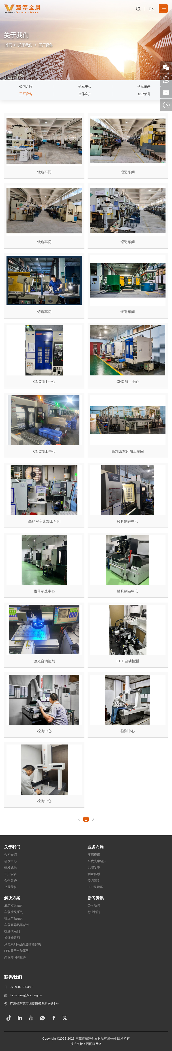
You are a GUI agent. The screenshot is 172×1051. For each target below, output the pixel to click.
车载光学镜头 (97, 861)
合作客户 (84, 94)
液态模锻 (94, 854)
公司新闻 (94, 905)
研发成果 (144, 86)
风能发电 (94, 867)
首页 (8, 45)
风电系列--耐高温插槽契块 (22, 944)
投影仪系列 (12, 931)
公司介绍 (25, 86)
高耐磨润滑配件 (15, 957)
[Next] (93, 819)
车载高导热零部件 (16, 925)
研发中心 (84, 86)
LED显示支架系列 (16, 951)
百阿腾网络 (94, 1044)
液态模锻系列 (13, 905)
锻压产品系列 (13, 918)
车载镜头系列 (13, 912)
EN (151, 9)
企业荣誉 (144, 94)
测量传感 (94, 874)
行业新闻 (94, 912)
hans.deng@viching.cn (26, 995)
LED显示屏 (95, 887)
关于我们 (25, 45)
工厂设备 (25, 94)
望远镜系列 (12, 938)
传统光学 (94, 880)
